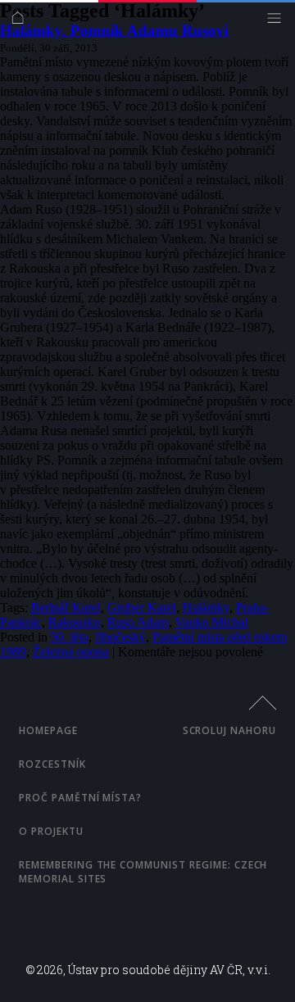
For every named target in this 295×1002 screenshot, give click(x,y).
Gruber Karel (141, 607)
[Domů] (21, 21)
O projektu (51, 831)
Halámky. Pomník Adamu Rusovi (114, 30)
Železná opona (71, 652)
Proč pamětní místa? (80, 798)
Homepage (48, 730)
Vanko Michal (211, 622)
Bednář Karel (66, 607)
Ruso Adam (138, 622)
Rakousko (74, 622)
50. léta (69, 637)
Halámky (206, 607)
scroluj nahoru (229, 730)
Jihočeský (120, 637)
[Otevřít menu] (278, 21)
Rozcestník (52, 764)
